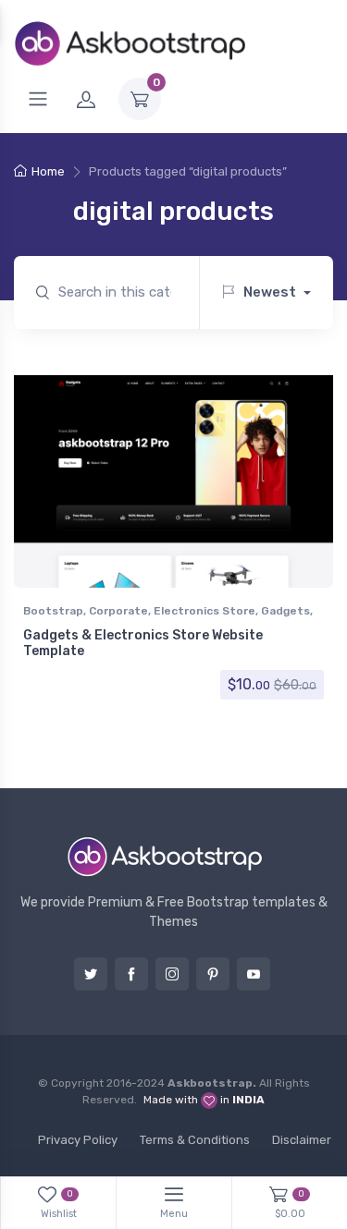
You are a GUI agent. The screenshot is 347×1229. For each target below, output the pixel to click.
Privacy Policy (78, 1140)
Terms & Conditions (195, 1140)
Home (48, 171)
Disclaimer (301, 1140)
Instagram (172, 974)
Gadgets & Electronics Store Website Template (143, 643)
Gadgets (285, 610)
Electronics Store (204, 610)
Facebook (131, 974)
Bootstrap (53, 610)
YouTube (253, 974)
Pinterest (212, 974)
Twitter (90, 974)
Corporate (118, 610)
